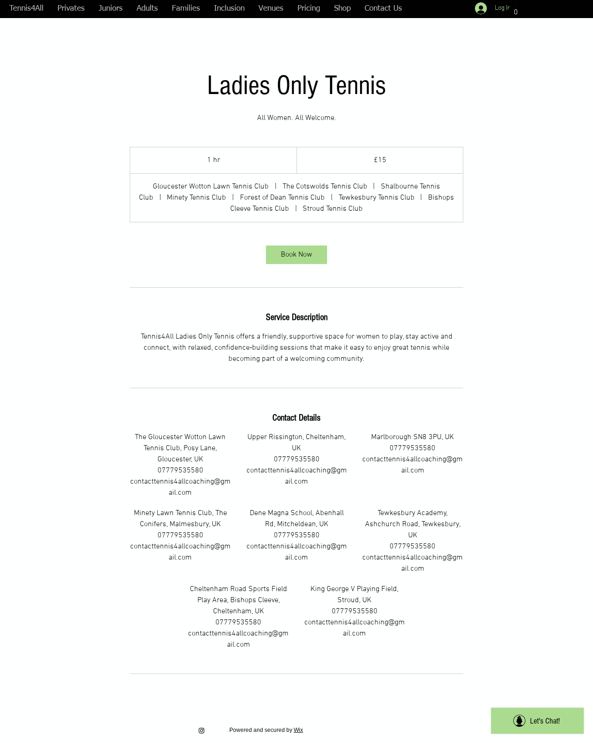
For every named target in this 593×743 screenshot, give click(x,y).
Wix (298, 730)
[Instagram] (201, 730)
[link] (296, 255)
